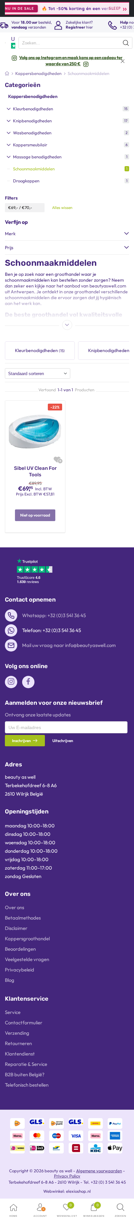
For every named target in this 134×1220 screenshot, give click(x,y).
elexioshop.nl (78, 1191)
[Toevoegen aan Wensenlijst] (57, 459)
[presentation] (75, 43)
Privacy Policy (67, 1175)
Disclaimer (16, 928)
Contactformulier (23, 1022)
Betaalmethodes (23, 918)
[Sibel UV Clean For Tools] (35, 430)
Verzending (17, 1033)
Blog (9, 980)
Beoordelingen (20, 949)
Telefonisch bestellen (26, 1085)
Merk (10, 234)
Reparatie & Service (26, 1064)
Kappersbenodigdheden (33, 96)
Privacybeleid (19, 970)
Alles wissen (62, 207)
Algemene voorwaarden (99, 1170)
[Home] (7, 73)
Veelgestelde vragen (27, 959)
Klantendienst (20, 1054)
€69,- (13, 207)
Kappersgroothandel (27, 938)
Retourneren (18, 1043)
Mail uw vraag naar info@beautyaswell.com (69, 645)
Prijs (9, 247)
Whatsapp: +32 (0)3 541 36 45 (54, 615)
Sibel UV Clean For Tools (35, 471)
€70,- (27, 207)
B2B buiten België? (25, 1074)
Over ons (14, 907)
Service (12, 1012)
